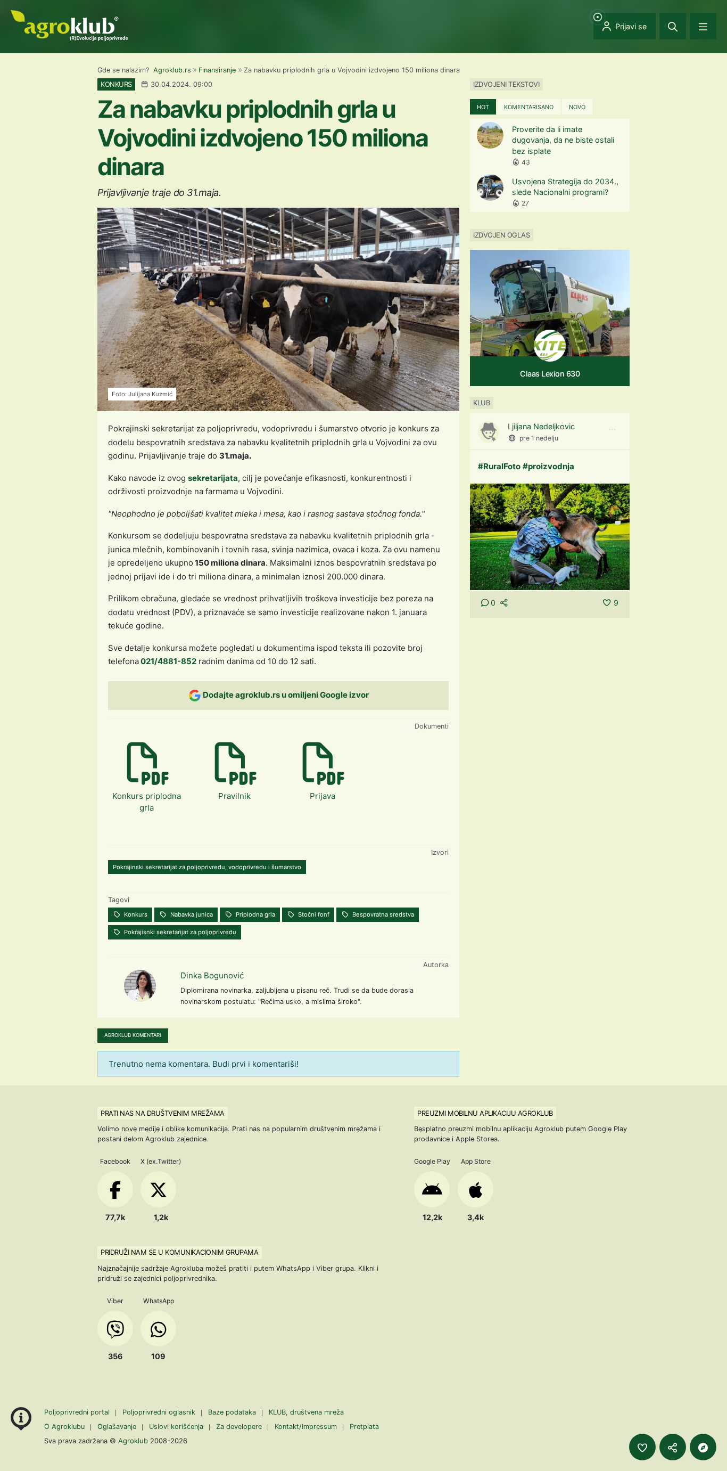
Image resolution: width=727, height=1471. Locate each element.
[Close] (672, 26)
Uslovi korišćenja (176, 1427)
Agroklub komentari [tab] (132, 1035)
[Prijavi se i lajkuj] (642, 1447)
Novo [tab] (577, 107)
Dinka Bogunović (212, 975)
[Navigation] (703, 26)
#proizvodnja (548, 466)
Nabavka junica (191, 914)
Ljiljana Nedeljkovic (541, 426)
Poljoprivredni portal (78, 1412)
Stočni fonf (312, 914)
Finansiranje (217, 70)
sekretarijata (213, 478)
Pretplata (364, 1427)
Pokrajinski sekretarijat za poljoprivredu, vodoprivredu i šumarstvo (207, 867)
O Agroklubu (64, 1427)
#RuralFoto (499, 466)
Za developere (239, 1427)
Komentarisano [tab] (528, 107)
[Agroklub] (69, 25)
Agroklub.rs (172, 70)
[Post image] (550, 536)
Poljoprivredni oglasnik (159, 1412)
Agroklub (133, 1440)
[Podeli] (672, 1447)
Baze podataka (233, 1412)
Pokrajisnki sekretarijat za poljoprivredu (179, 932)
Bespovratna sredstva (382, 914)
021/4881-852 (167, 661)
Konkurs (134, 914)
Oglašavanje (116, 1427)
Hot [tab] (483, 107)
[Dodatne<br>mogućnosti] (703, 1447)
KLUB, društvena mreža (306, 1412)
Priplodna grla (254, 914)
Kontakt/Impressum (306, 1427)
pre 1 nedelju (538, 438)
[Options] (612, 429)
